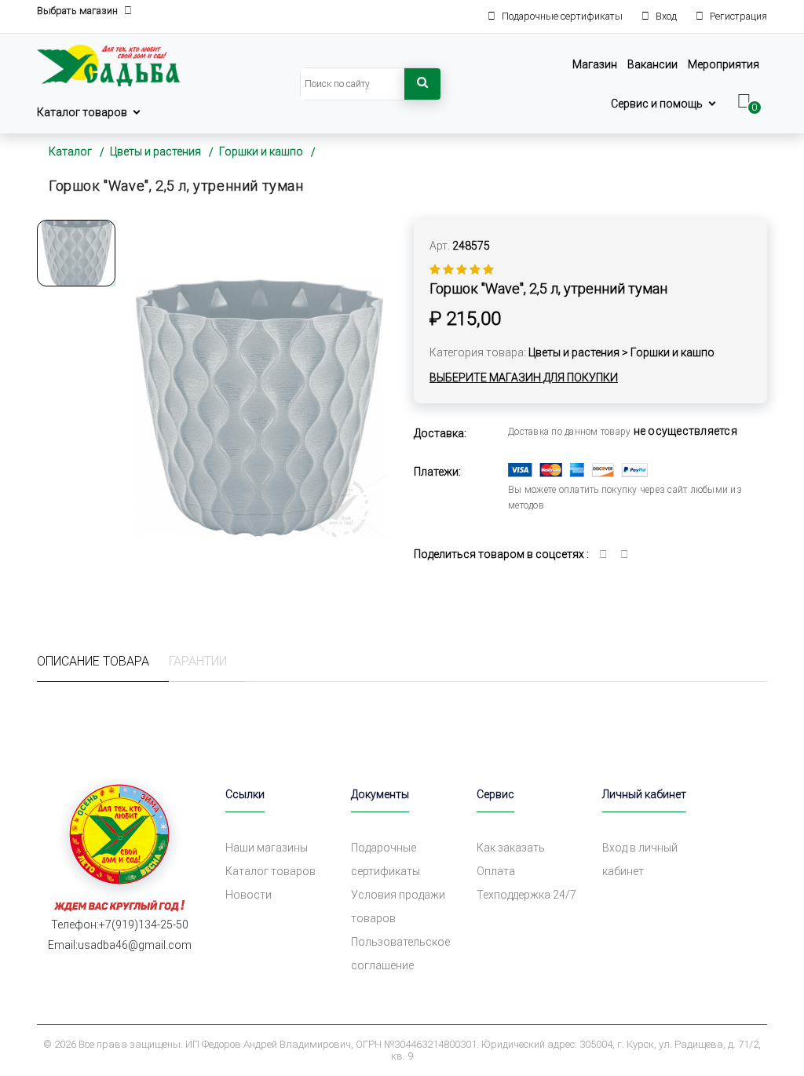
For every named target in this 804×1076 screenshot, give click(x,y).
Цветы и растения (155, 151)
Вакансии (652, 64)
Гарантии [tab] (198, 661)
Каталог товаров (82, 112)
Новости (248, 894)
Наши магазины (266, 847)
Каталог (70, 151)
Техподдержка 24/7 (526, 894)
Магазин (594, 64)
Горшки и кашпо (261, 151)
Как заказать (511, 847)
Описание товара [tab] (93, 661)
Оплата (496, 871)
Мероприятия (723, 64)
